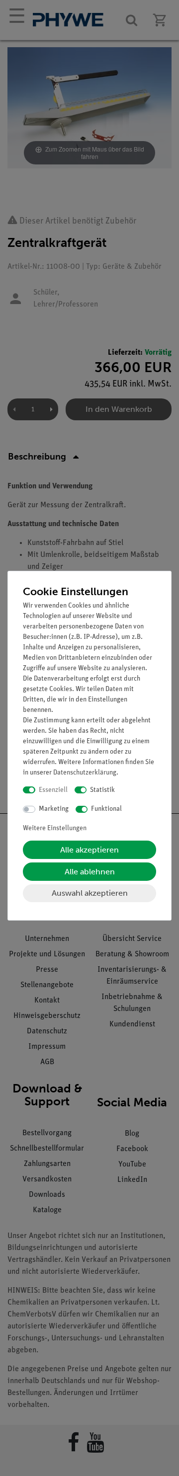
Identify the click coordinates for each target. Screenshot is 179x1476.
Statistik (102, 790)
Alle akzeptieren (89, 850)
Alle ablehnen (90, 871)
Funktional (106, 809)
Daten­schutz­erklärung (84, 773)
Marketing (54, 809)
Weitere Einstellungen (55, 828)
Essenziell (53, 790)
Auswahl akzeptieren (90, 893)
